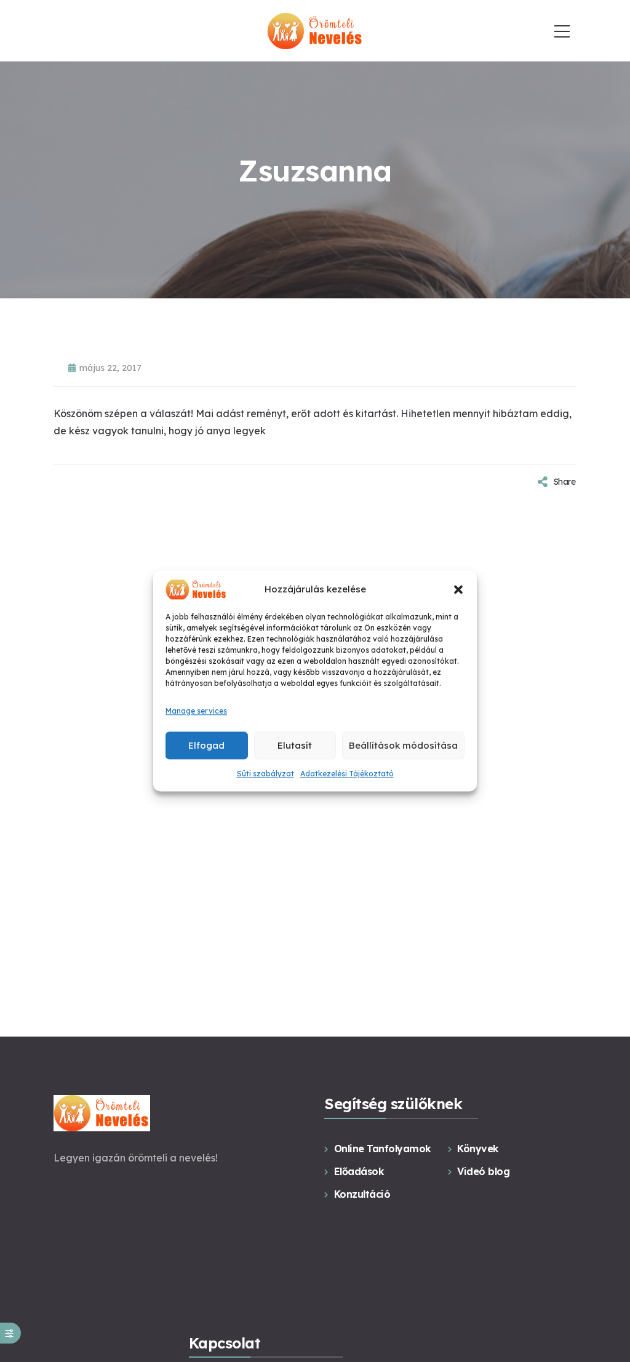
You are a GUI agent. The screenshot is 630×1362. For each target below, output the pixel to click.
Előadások (359, 1171)
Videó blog (483, 1171)
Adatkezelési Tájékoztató (347, 773)
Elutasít (294, 745)
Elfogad (206, 745)
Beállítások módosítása (403, 745)
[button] (458, 589)
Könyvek (478, 1148)
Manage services (196, 710)
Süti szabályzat (265, 773)
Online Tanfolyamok (382, 1148)
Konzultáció (362, 1194)
